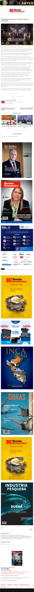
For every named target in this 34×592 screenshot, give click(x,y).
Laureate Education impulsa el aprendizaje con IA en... (9, 127)
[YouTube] (5, 568)
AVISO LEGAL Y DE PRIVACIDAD (24, 584)
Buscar (2, 527)
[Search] (32, 6)
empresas (9, 93)
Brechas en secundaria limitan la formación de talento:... (25, 127)
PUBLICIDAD (16, 584)
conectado (8, 136)
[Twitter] (2, 568)
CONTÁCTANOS (3, 584)
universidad (16, 93)
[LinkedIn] (4, 568)
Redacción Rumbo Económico (11, 100)
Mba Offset (21, 573)
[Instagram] (8, 568)
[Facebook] (22, 6)
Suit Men (9, 573)
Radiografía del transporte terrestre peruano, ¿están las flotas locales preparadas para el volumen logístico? (16, 537)
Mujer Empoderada (4, 573)
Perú (12, 93)
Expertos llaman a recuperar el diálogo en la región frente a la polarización (11, 538)
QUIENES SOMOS (9, 584)
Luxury (13, 573)
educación (5, 93)
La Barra (17, 573)
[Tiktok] (30, 6)
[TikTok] (7, 568)
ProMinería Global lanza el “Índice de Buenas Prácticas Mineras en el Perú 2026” (12, 535)
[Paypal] (31, 6)
